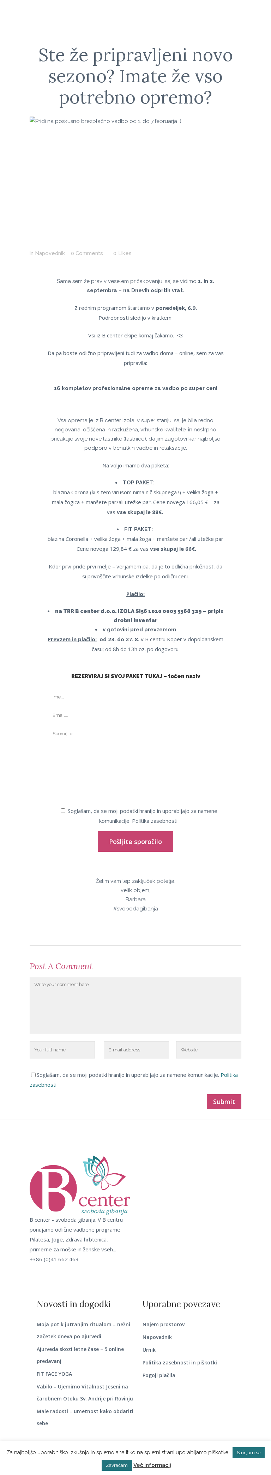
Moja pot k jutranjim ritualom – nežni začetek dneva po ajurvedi (83, 1330)
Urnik (149, 1349)
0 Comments (87, 253)
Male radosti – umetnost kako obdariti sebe (85, 1417)
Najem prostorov (164, 1324)
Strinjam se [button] (248, 1452)
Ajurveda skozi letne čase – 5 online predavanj (80, 1355)
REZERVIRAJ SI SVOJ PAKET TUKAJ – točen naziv (135, 676)
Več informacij (152, 1465)
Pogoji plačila (159, 1375)
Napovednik (50, 253)
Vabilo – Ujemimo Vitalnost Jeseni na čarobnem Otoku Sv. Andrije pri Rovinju (85, 1392)
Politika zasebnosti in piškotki (180, 1362)
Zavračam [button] (117, 1465)
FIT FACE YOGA (54, 1373)
